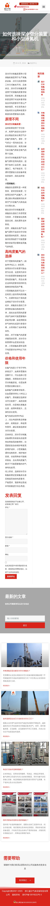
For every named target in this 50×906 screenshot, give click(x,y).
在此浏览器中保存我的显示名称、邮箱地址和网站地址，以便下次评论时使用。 (16, 569)
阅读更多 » (6, 685)
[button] (44, 7)
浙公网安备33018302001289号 (26, 902)
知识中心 (33, 63)
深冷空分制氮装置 (13, 124)
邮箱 (7, 546)
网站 (6, 554)
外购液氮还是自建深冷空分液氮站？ (16, 671)
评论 (7, 507)
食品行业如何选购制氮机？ (13, 769)
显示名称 (9, 537)
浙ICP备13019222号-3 (32, 895)
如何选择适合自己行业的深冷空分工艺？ (43, 159)
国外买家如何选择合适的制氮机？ (16, 820)
